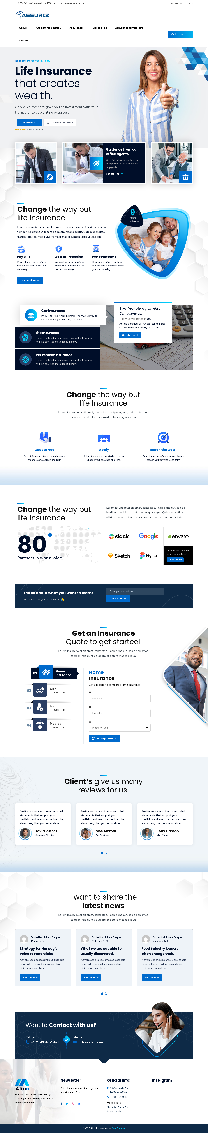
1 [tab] (102, 853)
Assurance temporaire (129, 28)
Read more (29, 977)
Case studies (175, 559)
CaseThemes (118, 1128)
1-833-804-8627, (180, 3)
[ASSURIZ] (33, 14)
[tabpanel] (43, 824)
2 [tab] (106, 853)
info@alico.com (91, 1042)
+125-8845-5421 (45, 1042)
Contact (24, 40)
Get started (112, 173)
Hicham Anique (51, 937)
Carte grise (100, 28)
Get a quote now (106, 738)
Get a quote (178, 34)
